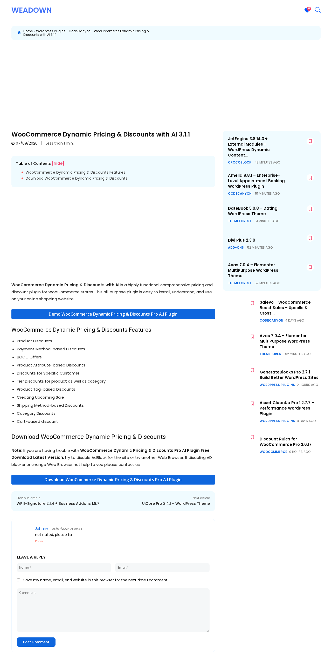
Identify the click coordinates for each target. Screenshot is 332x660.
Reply (39, 541)
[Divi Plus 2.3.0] (300, 243)
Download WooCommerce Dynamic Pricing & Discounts (76, 178)
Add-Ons (236, 248)
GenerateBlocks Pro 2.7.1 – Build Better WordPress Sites (289, 374)
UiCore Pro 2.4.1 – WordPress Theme (176, 503)
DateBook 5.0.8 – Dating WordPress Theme (253, 211)
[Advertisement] (166, 81)
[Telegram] (292, 33)
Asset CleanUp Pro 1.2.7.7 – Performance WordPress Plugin (287, 408)
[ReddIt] (257, 33)
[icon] (19, 33)
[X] (221, 33)
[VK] (304, 33)
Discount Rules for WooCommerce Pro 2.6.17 (286, 441)
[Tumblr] (280, 33)
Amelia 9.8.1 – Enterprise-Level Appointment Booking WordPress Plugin (256, 181)
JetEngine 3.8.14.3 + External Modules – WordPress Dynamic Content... (249, 147)
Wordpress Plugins (50, 31)
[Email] (269, 33)
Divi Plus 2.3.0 (241, 240)
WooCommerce (273, 452)
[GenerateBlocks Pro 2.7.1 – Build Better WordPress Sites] (240, 378)
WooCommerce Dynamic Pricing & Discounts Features (75, 172)
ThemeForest (239, 221)
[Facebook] (209, 33)
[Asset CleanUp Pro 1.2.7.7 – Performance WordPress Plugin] (240, 412)
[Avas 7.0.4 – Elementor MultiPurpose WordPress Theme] (300, 273)
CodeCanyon (80, 31)
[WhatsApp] (245, 33)
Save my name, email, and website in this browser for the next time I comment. (95, 580)
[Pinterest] (233, 33)
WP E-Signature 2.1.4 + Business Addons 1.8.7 (58, 503)
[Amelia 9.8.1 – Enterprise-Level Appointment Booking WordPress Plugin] (300, 183)
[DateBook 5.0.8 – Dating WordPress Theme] (300, 214)
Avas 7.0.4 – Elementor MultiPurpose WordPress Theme (253, 270)
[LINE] (316, 33)
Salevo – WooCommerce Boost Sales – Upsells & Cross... (285, 308)
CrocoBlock (239, 162)
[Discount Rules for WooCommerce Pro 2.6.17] (240, 445)
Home (28, 31)
